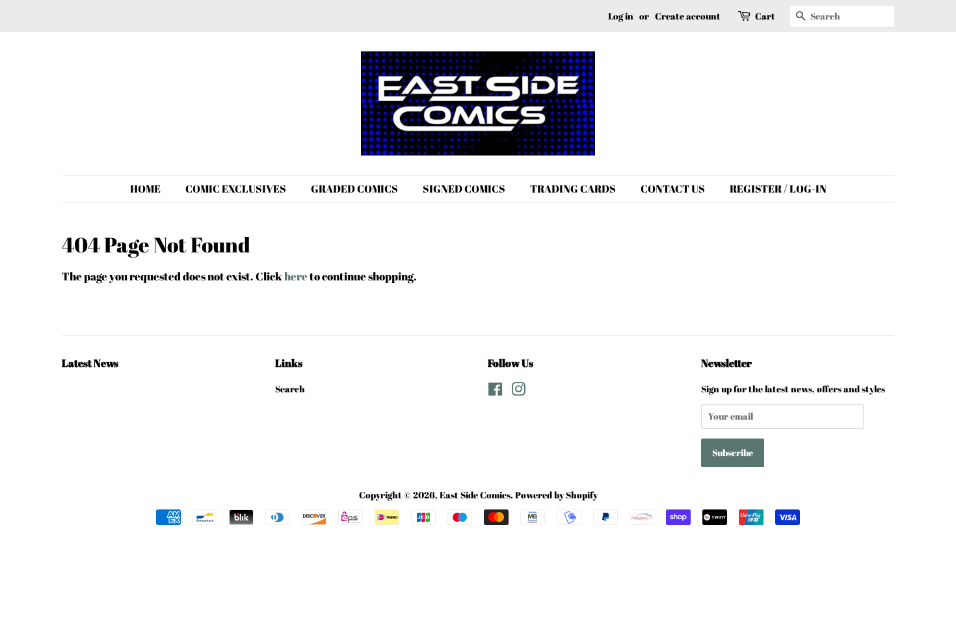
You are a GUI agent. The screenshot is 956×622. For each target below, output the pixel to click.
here (296, 276)
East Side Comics (475, 495)
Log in (620, 16)
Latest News (90, 363)
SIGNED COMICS (464, 189)
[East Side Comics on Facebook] (495, 391)
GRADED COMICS (354, 189)
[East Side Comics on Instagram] (518, 391)
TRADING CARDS (573, 189)
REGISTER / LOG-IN (778, 189)
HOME (145, 189)
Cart (765, 16)
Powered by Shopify (556, 495)
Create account (688, 16)
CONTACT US (673, 189)
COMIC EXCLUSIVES (235, 189)
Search (290, 389)
